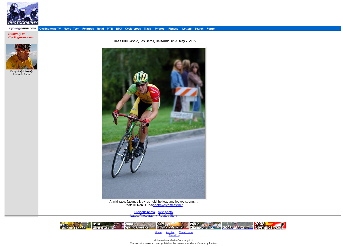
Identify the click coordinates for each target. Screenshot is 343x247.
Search (199, 28)
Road (100, 28)
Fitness (173, 28)
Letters (187, 28)
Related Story (167, 215)
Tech (76, 28)
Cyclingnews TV (50, 28)
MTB (110, 28)
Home (158, 232)
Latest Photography (143, 215)
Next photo (165, 212)
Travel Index (186, 232)
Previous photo (144, 212)
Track (147, 28)
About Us (174, 235)
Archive (170, 232)
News (67, 28)
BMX (119, 28)
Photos (159, 28)
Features (88, 28)
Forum (211, 28)
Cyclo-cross (133, 28)
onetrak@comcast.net (168, 205)
